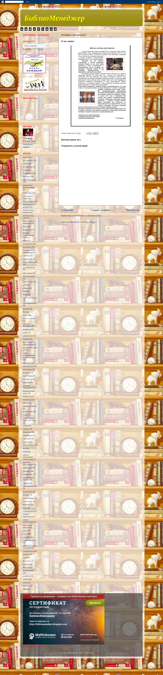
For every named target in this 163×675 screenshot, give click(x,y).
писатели (26, 442)
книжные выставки (26, 325)
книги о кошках (29, 318)
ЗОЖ (25, 295)
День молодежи (29, 276)
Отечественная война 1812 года (29, 419)
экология (26, 586)
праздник (26, 471)
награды (26, 382)
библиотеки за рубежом (28, 206)
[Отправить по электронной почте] (87, 133)
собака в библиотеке (27, 515)
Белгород (26, 176)
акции (25, 157)
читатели (26, 576)
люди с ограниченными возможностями (29, 355)
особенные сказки (30, 406)
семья (25, 508)
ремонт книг (28, 501)
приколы (26, 483)
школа (25, 582)
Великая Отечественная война (28, 235)
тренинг (26, 554)
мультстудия (27, 376)
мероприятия (28, 366)
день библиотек (29, 268)
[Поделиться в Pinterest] (97, 133)
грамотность (27, 259)
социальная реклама (27, 526)
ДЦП (25, 291)
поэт (24, 448)
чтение (25, 579)
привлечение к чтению (28, 479)
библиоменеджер (29, 180)
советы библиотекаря (28, 521)
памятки (26, 429)
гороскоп (26, 256)
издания (26, 309)
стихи (25, 534)
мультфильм (27, 379)
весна (25, 240)
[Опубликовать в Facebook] (95, 133)
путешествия (28, 492)
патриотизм (27, 435)
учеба (25, 558)
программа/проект (30, 486)
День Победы (28, 282)
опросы (26, 403)
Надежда (28, 138)
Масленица (27, 363)
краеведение (27, 336)
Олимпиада (27, 400)
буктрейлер (27, 230)
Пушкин (26, 495)
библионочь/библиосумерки (29, 186)
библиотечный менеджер (28, 222)
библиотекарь (28, 201)
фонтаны (26, 567)
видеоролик (27, 244)
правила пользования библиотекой (28, 457)
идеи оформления (30, 303)
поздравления (28, 445)
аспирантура (27, 167)
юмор (25, 589)
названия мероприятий (28, 387)
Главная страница (100, 210)
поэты (25, 452)
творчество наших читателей (30, 547)
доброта (26, 288)
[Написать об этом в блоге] (90, 133)
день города (27, 273)
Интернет (26, 312)
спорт (25, 531)
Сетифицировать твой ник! (33, 646)
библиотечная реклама (28, 211)
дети (24, 285)
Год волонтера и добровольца (29, 251)
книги (25, 315)
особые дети (27, 411)
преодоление (28, 474)
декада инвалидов (30, 262)
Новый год (27, 396)
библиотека (27, 193)
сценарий (26, 537)
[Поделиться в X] (92, 133)
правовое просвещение (28, 463)
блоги (25, 226)
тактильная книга (29, 540)
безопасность (28, 173)
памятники (27, 432)
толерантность (28, 551)
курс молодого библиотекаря (28, 343)
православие (27, 468)
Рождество (27, 505)
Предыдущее (133, 210)
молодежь (26, 373)
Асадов (25, 163)
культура (26, 339)
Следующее (67, 210)
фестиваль (27, 561)
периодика (27, 439)
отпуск (25, 426)
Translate (40, 49)
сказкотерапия (28, 511)
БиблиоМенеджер (54, 17)
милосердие (27, 369)
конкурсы (26, 329)
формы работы (28, 571)
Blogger (97, 653)
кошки (25, 332)
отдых (25, 415)
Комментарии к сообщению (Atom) (87, 216)
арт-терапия (27, 160)
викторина (27, 247)
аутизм (25, 170)
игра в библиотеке (30, 298)
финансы (26, 564)
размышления (28, 498)
